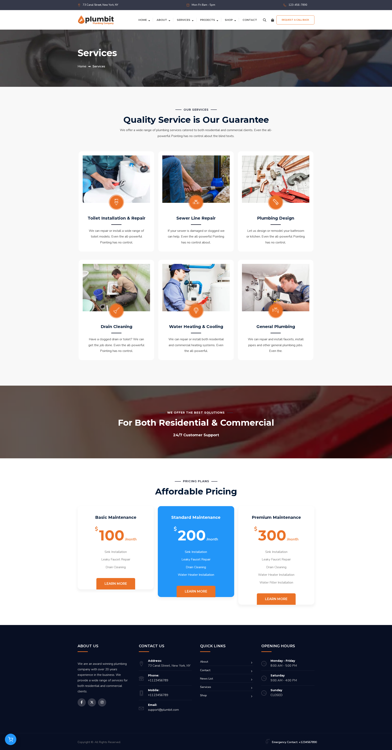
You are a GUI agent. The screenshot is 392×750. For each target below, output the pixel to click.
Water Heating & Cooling (196, 326)
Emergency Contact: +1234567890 (294, 742)
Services (183, 19)
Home (142, 19)
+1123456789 (158, 680)
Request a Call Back (295, 19)
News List (206, 679)
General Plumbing (275, 326)
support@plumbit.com (163, 710)
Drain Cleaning (116, 326)
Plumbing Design (275, 218)
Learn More (116, 584)
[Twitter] (92, 702)
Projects (207, 19)
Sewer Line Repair (196, 218)
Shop (229, 19)
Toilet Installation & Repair (116, 218)
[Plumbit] (96, 19)
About (162, 19)
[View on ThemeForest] (10, 739)
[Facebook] (82, 702)
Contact (250, 19)
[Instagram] (102, 702)
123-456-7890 (297, 5)
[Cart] (272, 20)
